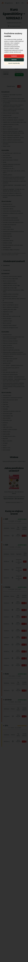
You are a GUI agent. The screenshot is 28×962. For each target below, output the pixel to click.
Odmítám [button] (14, 59)
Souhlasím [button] (14, 56)
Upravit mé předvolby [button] (14, 63)
